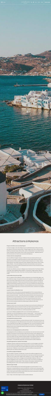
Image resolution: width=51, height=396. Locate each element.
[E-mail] (34, 2)
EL (36, 2)
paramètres (35, 394)
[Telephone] (32, 2)
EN (39, 2)
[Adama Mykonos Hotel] (25, 2)
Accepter (41, 394)
